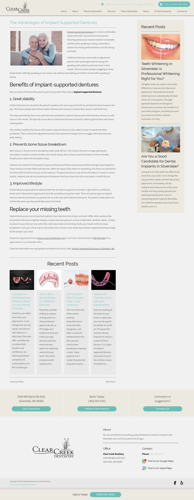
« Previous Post (16, 381)
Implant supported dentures (80, 32)
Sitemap (33, 484)
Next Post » (111, 381)
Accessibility (24, 484)
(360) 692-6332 (99, 238)
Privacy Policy (14, 484)
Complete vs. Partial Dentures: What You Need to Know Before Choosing (21, 301)
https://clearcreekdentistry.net (51, 238)
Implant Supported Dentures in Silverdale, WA (93, 248)
